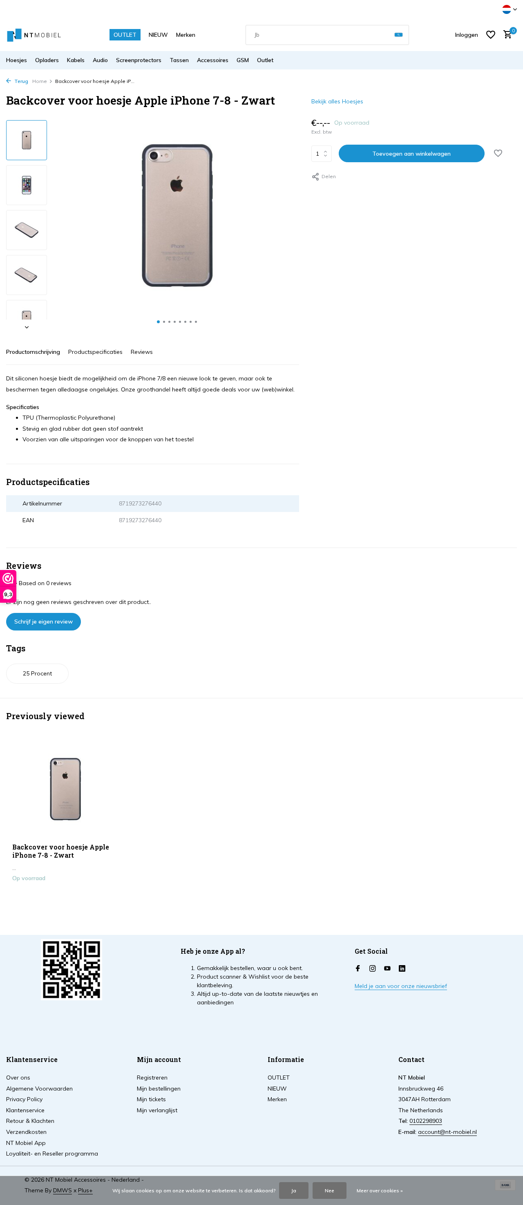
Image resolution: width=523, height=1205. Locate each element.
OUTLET (125, 34)
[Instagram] (372, 969)
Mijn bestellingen (159, 1088)
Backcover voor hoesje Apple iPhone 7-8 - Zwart (60, 851)
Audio (100, 60)
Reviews (142, 351)
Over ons (18, 1077)
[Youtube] (387, 969)
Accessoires (212, 60)
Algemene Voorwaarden (39, 1088)
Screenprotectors (138, 60)
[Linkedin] (402, 969)
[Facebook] (358, 969)
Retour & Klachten (30, 1121)
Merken (185, 34)
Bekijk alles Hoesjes (337, 101)
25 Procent (37, 673)
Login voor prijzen (65, 895)
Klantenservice (25, 1110)
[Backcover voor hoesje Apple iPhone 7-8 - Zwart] (65, 789)
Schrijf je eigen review (43, 621)
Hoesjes (16, 60)
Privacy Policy (24, 1099)
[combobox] (327, 35)
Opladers (47, 60)
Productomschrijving (33, 351)
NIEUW (158, 34)
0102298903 (425, 1121)
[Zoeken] (398, 35)
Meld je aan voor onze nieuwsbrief (401, 986)
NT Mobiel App (26, 1143)
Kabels (76, 60)
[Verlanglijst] (490, 34)
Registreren (152, 1077)
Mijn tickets (151, 1099)
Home (39, 81)
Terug (20, 81)
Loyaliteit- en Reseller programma (52, 1153)
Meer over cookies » (380, 1190)
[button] (158, 321)
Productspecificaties (95, 351)
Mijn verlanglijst (157, 1110)
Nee (329, 1190)
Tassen (179, 60)
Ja (293, 1190)
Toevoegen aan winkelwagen (411, 153)
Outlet (265, 60)
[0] (505, 35)
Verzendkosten (26, 1132)
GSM (243, 60)
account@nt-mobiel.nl (447, 1132)
